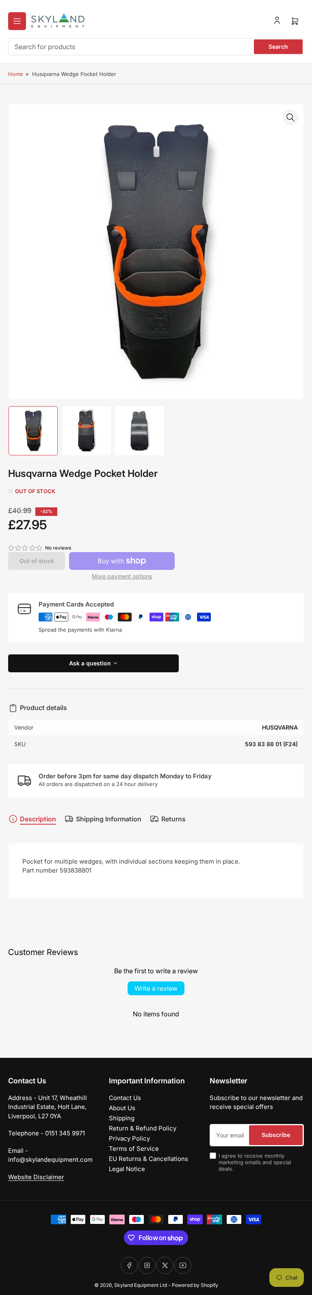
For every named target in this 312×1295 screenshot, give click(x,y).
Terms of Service (134, 1148)
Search (278, 46)
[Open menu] (17, 21)
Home (15, 74)
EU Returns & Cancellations (148, 1159)
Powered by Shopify (195, 1285)
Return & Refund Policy (142, 1128)
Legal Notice (127, 1169)
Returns (173, 819)
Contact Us (125, 1098)
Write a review (156, 988)
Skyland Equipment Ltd (140, 1285)
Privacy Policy (129, 1138)
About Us (122, 1108)
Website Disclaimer (36, 1177)
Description (38, 819)
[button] (25, 548)
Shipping (121, 1118)
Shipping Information (108, 819)
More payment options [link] (122, 576)
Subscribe (276, 1134)
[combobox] (156, 46)
